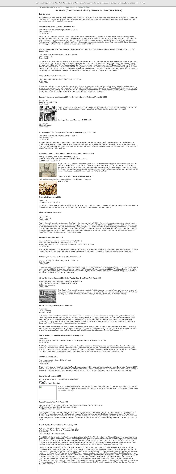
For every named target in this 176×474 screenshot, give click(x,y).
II (56, 7)
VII (68, 7)
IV (60, 7)
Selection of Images (84, 7)
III (58, 7)
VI (65, 7)
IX (73, 7)
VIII (71, 7)
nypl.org (142, 3)
